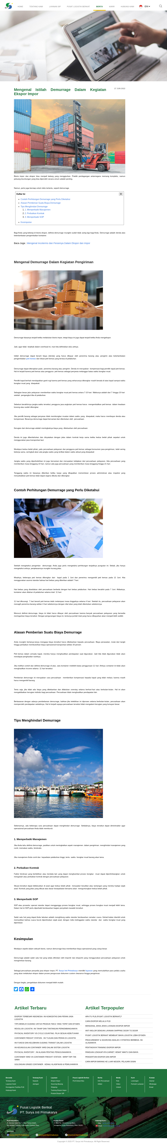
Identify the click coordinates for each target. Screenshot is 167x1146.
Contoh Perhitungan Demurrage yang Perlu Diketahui (45, 199)
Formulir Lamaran (137, 1084)
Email (151, 1087)
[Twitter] (16, 989)
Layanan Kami (11, 1084)
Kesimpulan (26, 222)
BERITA (99, 6)
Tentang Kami (11, 1081)
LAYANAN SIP (55, 6)
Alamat (151, 1081)
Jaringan (36, 1084)
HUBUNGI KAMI (127, 6)
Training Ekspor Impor (59, 1090)
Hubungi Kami (11, 1090)
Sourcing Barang (57, 1084)
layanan (89, 971)
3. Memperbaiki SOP (34, 217)
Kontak (152, 1078)
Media (118, 1078)
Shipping (54, 1087)
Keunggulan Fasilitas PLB (15, 1087)
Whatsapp (152, 1084)
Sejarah (35, 1081)
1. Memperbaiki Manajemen (37, 210)
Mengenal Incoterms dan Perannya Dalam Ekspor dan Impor (58, 243)
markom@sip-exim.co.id (111, 1126)
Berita (100, 1078)
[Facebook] (21, 989)
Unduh (118, 1087)
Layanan (54, 1078)
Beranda (9, 1078)
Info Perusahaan (103, 1081)
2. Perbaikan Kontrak (34, 213)
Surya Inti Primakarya (68, 971)
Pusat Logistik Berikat (81, 1078)
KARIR (112, 6)
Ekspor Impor (55, 1081)
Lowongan (135, 1081)
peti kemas (31, 359)
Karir (133, 1078)
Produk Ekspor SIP (57, 1093)
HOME (20, 6)
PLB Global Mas (78, 1081)
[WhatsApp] (27, 989)
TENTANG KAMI (36, 6)
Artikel (100, 1084)
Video (118, 1084)
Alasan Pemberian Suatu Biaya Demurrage (41, 203)
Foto (117, 1081)
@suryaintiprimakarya (48, 1135)
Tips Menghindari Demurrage (34, 206)
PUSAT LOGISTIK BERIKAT (78, 6)
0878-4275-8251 (108, 1123)
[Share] (32, 989)
